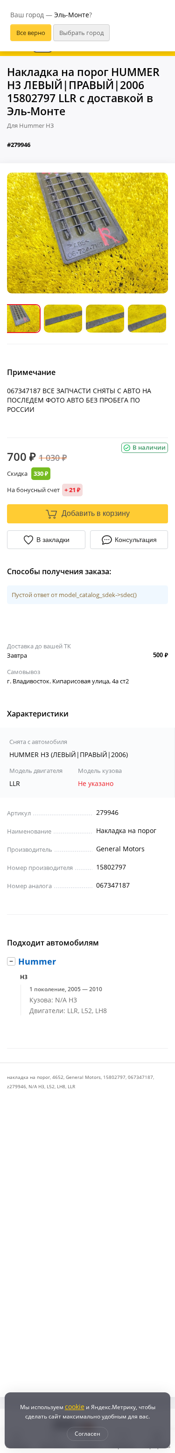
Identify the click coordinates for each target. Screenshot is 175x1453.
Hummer (37, 961)
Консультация (136, 539)
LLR (71, 1086)
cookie (74, 1406)
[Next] (154, 233)
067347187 (140, 1077)
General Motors (83, 1077)
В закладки (53, 539)
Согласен (87, 1434)
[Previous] (21, 233)
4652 (57, 1077)
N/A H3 (36, 1086)
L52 (51, 1086)
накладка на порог (28, 1077)
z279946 (16, 1086)
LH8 (61, 1086)
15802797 (114, 1077)
